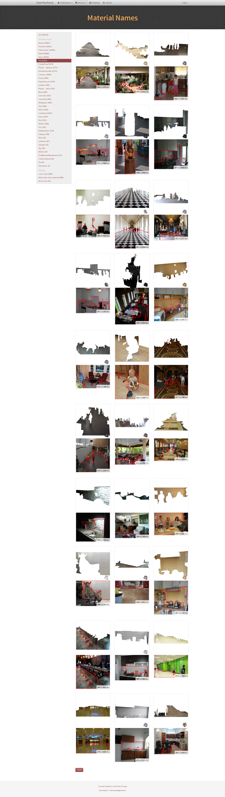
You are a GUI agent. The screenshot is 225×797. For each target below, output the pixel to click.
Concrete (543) (44, 96)
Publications (65, 3)
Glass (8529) (43, 57)
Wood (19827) (44, 43)
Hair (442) (42, 106)
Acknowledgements (117, 790)
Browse (81, 3)
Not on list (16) (44, 181)
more (79, 770)
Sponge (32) (43, 145)
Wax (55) (42, 138)
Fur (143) (42, 127)
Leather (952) (44, 85)
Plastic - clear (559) (46, 89)
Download (103, 790)
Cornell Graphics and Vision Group (112, 786)
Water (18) (42, 152)
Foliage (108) (43, 134)
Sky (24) (41, 148)
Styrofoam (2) (44, 166)
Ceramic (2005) (44, 75)
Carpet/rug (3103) (45, 64)
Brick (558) (42, 92)
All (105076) (43, 35)
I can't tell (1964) (45, 174)
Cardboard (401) (45, 113)
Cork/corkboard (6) (46, 159)
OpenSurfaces (45, 2)
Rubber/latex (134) (46, 131)
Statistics (96, 3)
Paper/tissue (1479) (46, 82)
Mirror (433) (43, 110)
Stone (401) (43, 117)
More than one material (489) (50, 177)
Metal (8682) (43, 54)
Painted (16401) (45, 46)
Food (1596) (43, 78)
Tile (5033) (42, 61)
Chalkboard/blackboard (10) (50, 155)
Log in (184, 3)
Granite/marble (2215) (47, 71)
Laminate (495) (44, 99)
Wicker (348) (43, 124)
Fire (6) (41, 162)
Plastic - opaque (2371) (48, 68)
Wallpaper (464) (45, 103)
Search (108, 3)
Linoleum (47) (44, 141)
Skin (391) (42, 120)
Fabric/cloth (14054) (46, 50)
